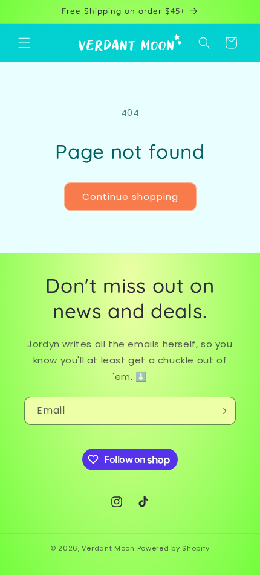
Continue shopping (130, 196)
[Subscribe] (222, 411)
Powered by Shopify (173, 548)
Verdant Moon (108, 548)
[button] (24, 43)
